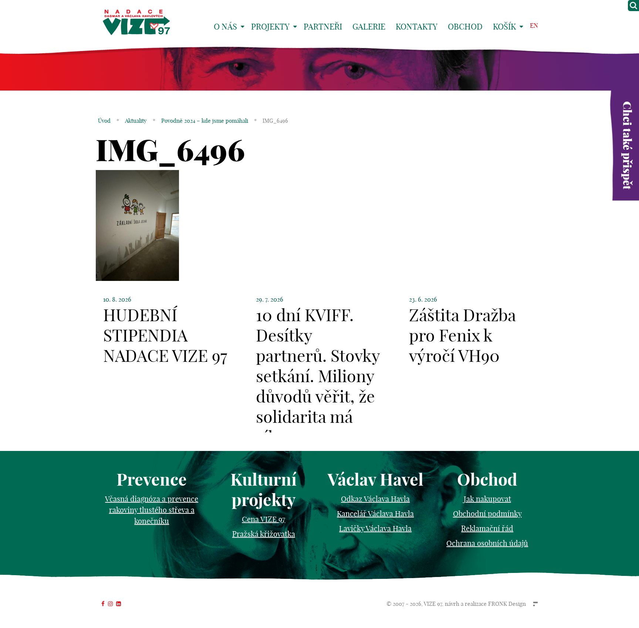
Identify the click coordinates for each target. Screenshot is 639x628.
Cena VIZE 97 (263, 519)
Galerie (368, 26)
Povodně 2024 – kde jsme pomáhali (204, 120)
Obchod (465, 26)
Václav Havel (375, 479)
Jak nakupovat (487, 498)
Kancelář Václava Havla (375, 513)
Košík (504, 26)
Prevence (151, 479)
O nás (225, 26)
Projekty (270, 26)
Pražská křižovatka (263, 534)
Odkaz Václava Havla (375, 498)
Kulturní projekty (263, 489)
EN (534, 25)
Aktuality (136, 120)
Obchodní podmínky (487, 513)
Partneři (323, 26)
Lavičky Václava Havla (375, 528)
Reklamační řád (487, 528)
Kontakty (416, 26)
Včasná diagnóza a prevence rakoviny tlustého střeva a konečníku (151, 510)
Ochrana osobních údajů (487, 543)
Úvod (104, 120)
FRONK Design (507, 603)
